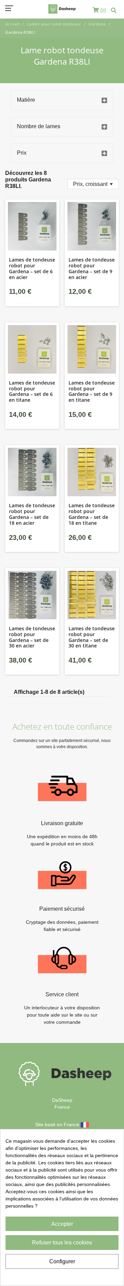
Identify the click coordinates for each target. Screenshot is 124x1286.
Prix (22, 153)
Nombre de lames (38, 126)
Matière (26, 100)
